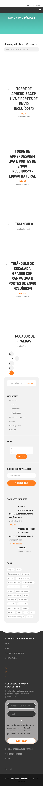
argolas (10, 570)
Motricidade (16, 413)
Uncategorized (15, 425)
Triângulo (24, 224)
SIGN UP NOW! (22, 483)
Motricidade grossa (17, 417)
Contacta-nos (11, 658)
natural (12, 421)
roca (26, 612)
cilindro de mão (28, 583)
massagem (12, 600)
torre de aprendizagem (16, 617)
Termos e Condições (13, 754)
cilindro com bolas (23, 578)
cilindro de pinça (13, 587)
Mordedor (15, 409)
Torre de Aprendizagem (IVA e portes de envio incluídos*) (24, 98)
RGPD (7, 759)
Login (28, 5)
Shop (18, 18)
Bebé (13, 404)
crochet (25, 587)
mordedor (11, 604)
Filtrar (21, 456)
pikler (19, 612)
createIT (25, 779)
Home (10, 18)
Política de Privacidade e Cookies (19, 749)
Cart (36, 5)
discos (10, 591)
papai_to (11, 612)
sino (32, 612)
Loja (7, 644)
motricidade (23, 604)
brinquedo (25, 574)
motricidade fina (13, 608)
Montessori (13, 400)
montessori (23, 600)
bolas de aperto (13, 574)
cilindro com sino (14, 583)
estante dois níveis (14, 595)
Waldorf (12, 430)
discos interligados (22, 591)
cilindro (10, 578)
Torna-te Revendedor (14, 653)
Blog (7, 648)
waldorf (29, 617)
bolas (18, 570)
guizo (26, 595)
